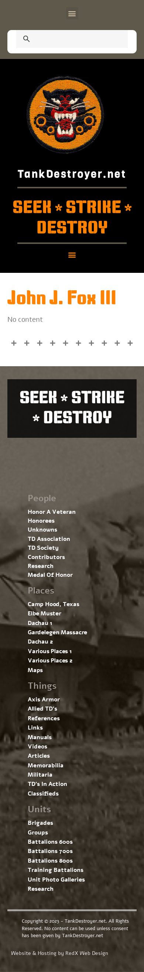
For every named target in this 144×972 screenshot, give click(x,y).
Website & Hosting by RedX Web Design (59, 953)
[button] (72, 13)
